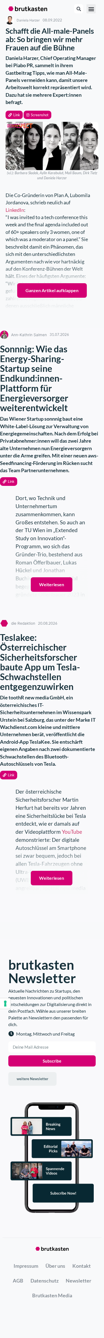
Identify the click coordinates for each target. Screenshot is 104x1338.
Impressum (26, 1266)
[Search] (78, 8)
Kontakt (81, 1266)
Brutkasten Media (52, 1295)
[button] (14, 115)
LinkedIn (15, 210)
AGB (18, 1281)
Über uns (55, 1266)
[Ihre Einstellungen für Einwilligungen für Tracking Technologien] (5, 1003)
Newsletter (78, 1281)
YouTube (72, 831)
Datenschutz (45, 1281)
